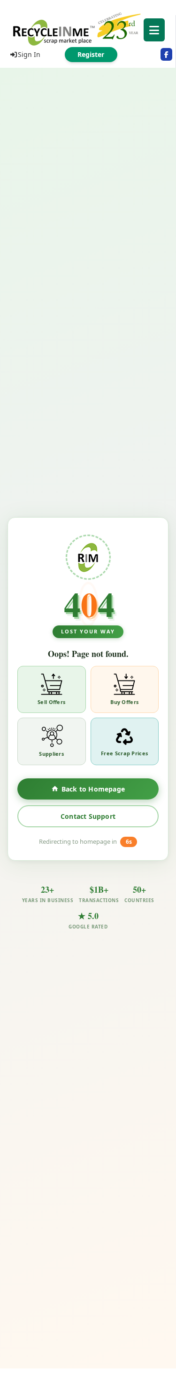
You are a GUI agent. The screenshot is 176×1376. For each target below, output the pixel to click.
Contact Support (88, 816)
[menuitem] (88, 28)
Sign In (29, 54)
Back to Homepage (93, 788)
